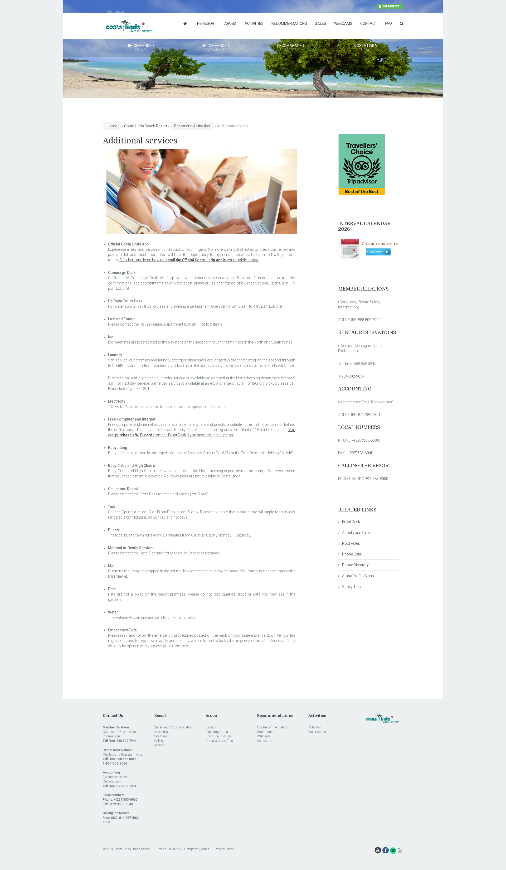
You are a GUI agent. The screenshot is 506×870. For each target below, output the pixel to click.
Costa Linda (365, 47)
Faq (388, 23)
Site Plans (161, 736)
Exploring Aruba (217, 732)
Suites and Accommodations (174, 727)
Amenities (161, 732)
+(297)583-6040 (359, 453)
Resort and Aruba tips (192, 126)
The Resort (205, 23)
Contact (368, 23)
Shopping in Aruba (219, 736)
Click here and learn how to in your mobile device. (189, 260)
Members (391, 6)
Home (112, 126)
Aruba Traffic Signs (358, 576)
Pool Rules (351, 543)
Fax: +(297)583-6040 (118, 804)
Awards (159, 745)
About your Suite (355, 532)
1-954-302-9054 (351, 376)
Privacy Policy (224, 849)
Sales (320, 23)
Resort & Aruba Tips (219, 741)
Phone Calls (352, 554)
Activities (254, 23)
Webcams (343, 23)
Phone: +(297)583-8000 (120, 799)
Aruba (230, 23)
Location (211, 727)
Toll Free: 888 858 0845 (120, 759)
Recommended (140, 47)
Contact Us (264, 741)
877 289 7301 (369, 415)
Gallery (159, 741)
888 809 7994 (369, 320)
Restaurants (265, 732)
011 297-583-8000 (373, 479)
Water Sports (317, 732)
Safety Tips (351, 586)
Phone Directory (355, 565)
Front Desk (351, 522)
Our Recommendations (273, 727)
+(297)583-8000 (365, 440)
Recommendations (289, 23)
